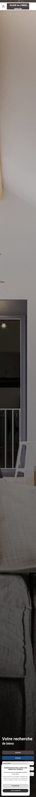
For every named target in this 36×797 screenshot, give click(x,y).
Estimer (18, 758)
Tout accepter (15, 790)
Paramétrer (15, 786)
